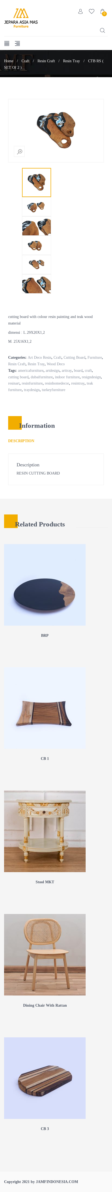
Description (21, 441)
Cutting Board (74, 357)
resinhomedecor (57, 383)
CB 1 (45, 759)
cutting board (18, 377)
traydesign (32, 390)
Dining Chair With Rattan (45, 1005)
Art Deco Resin (39, 357)
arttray (67, 371)
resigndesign (91, 377)
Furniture (95, 357)
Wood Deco (56, 364)
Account (80, 11)
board (78, 371)
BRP (45, 636)
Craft (25, 61)
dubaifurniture (42, 377)
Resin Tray (71, 61)
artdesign (53, 371)
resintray (78, 383)
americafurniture (30, 371)
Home (8, 61)
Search (102, 30)
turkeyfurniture (53, 390)
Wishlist (91, 11)
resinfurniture (32, 383)
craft (88, 371)
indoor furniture (67, 377)
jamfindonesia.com (57, 1182)
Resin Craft (46, 61)
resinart (14, 383)
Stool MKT (45, 882)
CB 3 (45, 1129)
